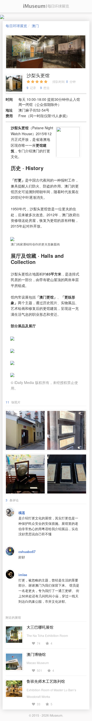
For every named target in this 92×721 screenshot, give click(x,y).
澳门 (35, 25)
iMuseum (56, 715)
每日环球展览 (16, 25)
